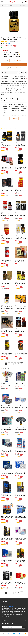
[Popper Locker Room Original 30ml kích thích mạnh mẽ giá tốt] (7, 205)
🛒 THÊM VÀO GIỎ (18, 60)
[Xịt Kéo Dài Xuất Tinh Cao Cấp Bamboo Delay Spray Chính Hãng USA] (21, 443)
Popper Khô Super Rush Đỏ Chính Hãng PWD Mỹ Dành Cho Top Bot (7, 238)
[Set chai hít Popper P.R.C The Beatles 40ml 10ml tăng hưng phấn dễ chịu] (21, 298)
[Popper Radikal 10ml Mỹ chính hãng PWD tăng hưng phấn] (21, 159)
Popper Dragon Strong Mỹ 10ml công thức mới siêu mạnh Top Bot (21, 355)
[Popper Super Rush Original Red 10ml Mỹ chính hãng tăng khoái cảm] (21, 182)
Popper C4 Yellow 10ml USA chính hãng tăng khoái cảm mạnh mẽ (6, 145)
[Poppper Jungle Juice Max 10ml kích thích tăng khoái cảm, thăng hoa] (7, 298)
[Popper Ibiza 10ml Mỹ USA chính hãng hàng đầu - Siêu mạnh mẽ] (7, 252)
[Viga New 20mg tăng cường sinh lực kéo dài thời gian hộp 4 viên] (7, 443)
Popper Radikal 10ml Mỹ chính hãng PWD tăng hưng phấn (20, 169)
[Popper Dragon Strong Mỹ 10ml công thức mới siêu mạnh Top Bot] (21, 345)
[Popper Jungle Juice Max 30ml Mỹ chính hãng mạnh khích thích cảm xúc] (21, 229)
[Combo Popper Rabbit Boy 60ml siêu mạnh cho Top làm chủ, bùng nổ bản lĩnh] (7, 322)
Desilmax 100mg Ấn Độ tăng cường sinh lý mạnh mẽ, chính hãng (20, 518)
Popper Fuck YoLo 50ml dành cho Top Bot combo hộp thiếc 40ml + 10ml (6, 192)
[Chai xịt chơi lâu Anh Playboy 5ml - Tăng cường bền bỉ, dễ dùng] (7, 575)
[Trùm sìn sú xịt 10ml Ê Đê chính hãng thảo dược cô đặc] (7, 531)
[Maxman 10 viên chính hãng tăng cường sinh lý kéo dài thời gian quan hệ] (7, 421)
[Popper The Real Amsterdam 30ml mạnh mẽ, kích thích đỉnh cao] (7, 275)
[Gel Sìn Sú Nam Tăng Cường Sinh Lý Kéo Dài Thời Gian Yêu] (21, 575)
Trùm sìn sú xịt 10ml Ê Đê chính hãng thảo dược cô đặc (7, 540)
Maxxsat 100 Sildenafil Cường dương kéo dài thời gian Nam (7, 473)
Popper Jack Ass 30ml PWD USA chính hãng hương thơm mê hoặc (20, 331)
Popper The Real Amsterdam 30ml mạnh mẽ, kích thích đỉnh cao (6, 285)
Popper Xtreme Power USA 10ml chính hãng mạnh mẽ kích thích (20, 215)
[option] (14, 22)
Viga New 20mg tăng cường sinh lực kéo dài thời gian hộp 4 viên (7, 451)
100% (22, 72)
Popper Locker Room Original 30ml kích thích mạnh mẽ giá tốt (6, 215)
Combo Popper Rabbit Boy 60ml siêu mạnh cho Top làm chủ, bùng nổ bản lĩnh (7, 331)
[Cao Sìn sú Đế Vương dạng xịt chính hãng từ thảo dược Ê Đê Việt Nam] (21, 487)
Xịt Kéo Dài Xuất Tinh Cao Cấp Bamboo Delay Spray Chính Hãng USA (21, 451)
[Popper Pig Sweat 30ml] (21, 275)
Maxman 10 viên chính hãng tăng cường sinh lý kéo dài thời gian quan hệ (7, 429)
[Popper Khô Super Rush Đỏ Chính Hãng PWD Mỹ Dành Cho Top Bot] (7, 229)
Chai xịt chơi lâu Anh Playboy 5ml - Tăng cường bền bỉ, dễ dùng (7, 584)
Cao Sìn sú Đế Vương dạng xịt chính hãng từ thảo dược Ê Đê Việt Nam (21, 495)
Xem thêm (13, 118)
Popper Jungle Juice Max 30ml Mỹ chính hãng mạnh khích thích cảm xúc (21, 238)
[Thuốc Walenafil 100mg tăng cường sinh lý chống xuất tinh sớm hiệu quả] (7, 553)
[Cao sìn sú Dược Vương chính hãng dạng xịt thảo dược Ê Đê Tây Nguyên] (21, 553)
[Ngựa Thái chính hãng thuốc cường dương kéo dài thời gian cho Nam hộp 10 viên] (21, 377)
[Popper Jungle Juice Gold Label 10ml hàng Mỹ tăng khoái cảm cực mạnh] (14, 22)
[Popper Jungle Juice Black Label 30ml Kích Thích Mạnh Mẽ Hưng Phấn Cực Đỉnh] (21, 136)
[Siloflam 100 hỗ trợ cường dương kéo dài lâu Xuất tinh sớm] (21, 531)
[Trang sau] (21, 363)
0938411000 (15, 68)
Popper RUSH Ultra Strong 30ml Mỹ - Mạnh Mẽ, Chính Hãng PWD (20, 262)
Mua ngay (14, 65)
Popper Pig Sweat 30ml (20, 283)
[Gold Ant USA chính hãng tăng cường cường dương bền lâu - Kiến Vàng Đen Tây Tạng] (7, 509)
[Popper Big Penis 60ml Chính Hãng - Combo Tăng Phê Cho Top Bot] (7, 159)
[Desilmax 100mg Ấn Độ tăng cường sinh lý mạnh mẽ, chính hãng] (21, 509)
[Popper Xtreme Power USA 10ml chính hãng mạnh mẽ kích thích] (21, 205)
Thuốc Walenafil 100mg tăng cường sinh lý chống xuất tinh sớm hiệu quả (7, 562)
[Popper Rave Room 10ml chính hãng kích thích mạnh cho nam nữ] (7, 345)
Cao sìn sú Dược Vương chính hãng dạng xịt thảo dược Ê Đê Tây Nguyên (20, 562)
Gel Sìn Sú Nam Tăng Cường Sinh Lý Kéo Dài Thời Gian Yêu (20, 584)
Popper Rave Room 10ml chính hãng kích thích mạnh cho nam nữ (6, 355)
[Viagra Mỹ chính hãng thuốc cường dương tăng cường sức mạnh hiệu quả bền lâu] (21, 465)
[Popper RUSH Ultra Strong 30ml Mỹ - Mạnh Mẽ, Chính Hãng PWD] (21, 252)
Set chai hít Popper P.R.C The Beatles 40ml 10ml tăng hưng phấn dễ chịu (20, 308)
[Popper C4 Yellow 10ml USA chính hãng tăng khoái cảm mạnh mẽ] (7, 136)
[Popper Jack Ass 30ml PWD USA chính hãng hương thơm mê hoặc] (21, 322)
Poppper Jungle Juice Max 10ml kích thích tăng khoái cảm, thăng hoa (7, 308)
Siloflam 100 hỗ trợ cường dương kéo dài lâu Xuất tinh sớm (21, 540)
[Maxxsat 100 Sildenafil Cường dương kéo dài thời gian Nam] (7, 465)
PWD (9, 43)
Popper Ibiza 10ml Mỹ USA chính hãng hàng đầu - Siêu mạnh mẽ (7, 262)
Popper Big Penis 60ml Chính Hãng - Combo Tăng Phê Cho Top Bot (7, 169)
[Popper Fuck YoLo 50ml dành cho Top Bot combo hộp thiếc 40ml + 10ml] (7, 182)
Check (23, 627)
